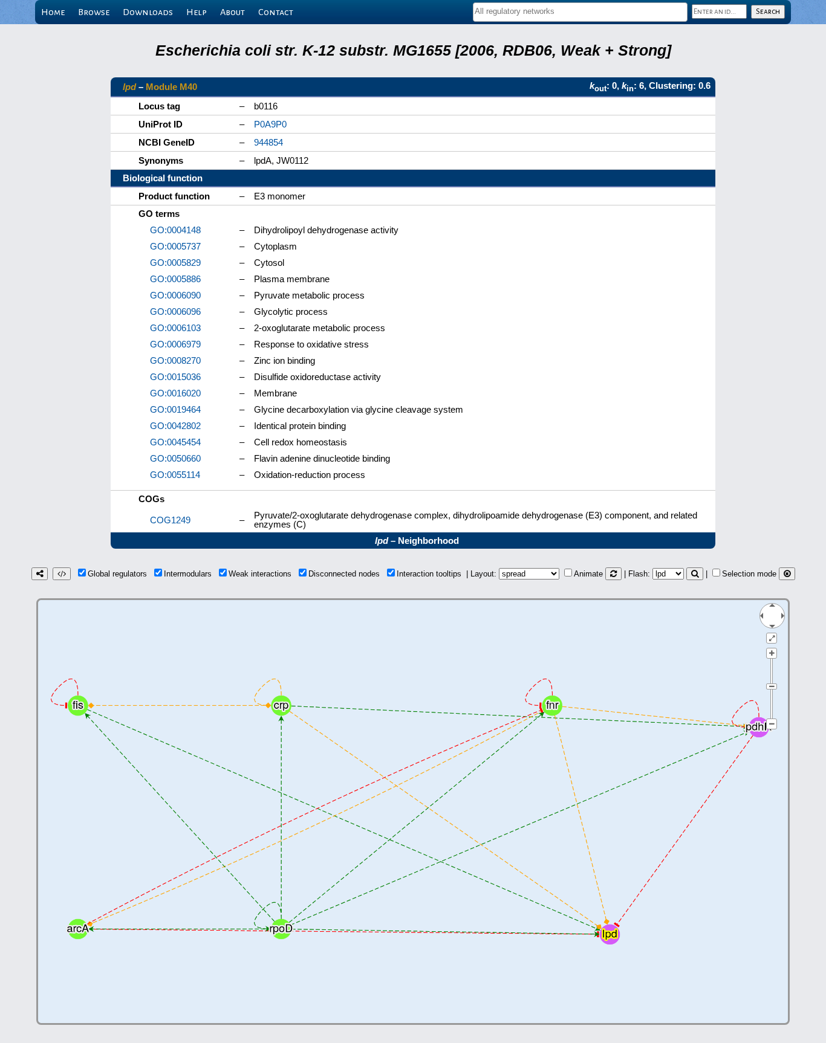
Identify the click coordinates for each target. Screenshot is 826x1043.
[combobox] (580, 12)
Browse (93, 12)
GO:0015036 (175, 377)
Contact (275, 12)
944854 (268, 142)
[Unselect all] (787, 573)
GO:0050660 (175, 458)
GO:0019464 (175, 409)
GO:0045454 (175, 442)
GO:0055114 (175, 475)
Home (53, 12)
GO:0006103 (175, 328)
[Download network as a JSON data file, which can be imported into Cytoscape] (62, 573)
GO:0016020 (175, 393)
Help (196, 12)
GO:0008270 (175, 360)
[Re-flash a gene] (694, 573)
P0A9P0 (270, 124)
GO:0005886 (175, 279)
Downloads (148, 12)
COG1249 (170, 520)
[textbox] (580, 11)
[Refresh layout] (613, 573)
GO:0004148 (175, 230)
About (232, 12)
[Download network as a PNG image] (39, 573)
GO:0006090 (175, 295)
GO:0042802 (175, 426)
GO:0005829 (175, 262)
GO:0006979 (175, 344)
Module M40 (171, 87)
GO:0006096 (175, 311)
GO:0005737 (175, 246)
